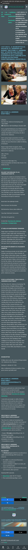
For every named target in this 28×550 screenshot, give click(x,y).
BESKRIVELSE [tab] (6, 168)
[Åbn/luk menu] (1, 7)
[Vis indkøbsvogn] (26, 7)
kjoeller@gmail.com (10, 509)
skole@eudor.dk (7, 428)
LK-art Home (2, 14)
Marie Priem (6, 476)
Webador (5, 542)
